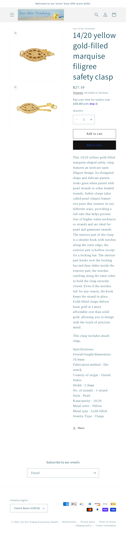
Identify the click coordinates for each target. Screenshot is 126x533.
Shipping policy (84, 525)
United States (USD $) (27, 508)
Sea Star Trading (28, 522)
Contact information (106, 525)
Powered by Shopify (48, 522)
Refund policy (69, 522)
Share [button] (81, 427)
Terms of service (107, 522)
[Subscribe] (94, 473)
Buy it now (94, 145)
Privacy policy (88, 522)
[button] (12, 14)
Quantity (78, 110)
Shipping (78, 92)
